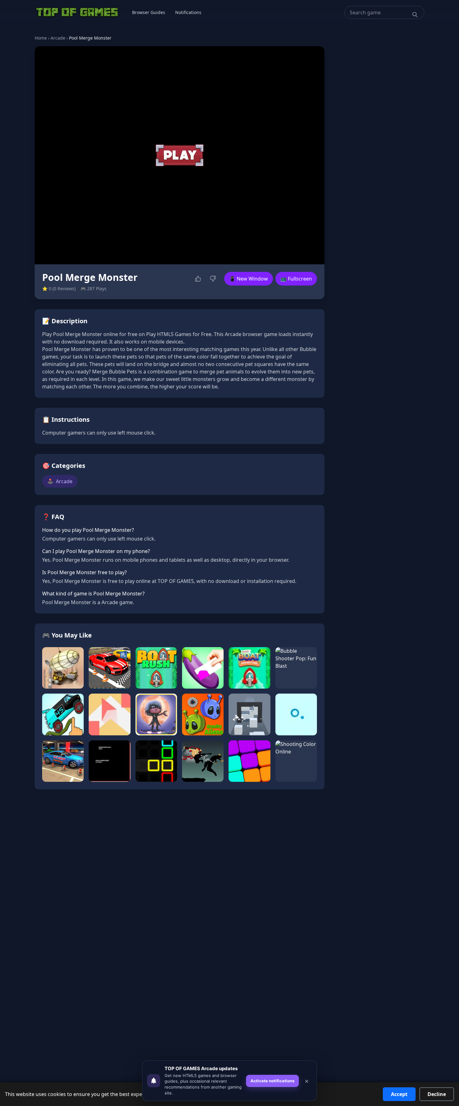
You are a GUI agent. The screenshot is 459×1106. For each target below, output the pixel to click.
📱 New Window (248, 278)
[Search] (415, 14)
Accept (399, 1094)
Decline (436, 1094)
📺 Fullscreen (296, 278)
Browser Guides (148, 12)
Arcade (58, 38)
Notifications (188, 12)
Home (41, 38)
